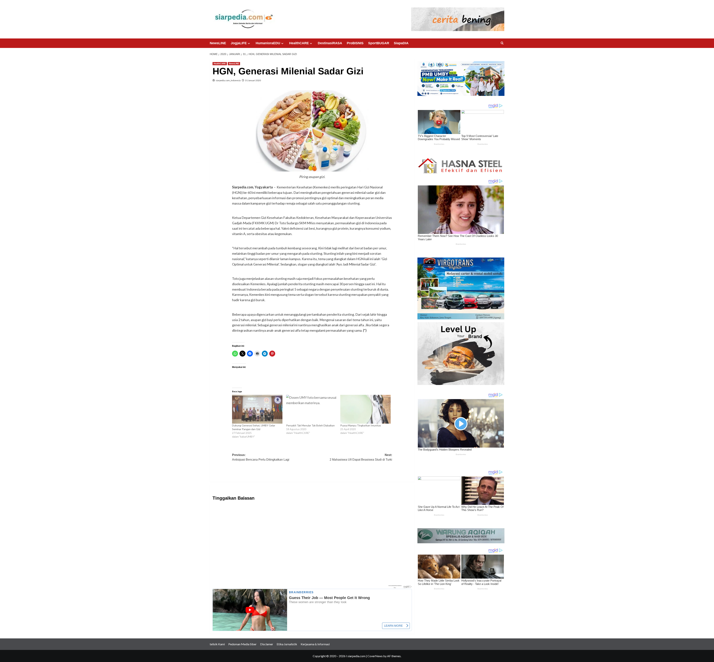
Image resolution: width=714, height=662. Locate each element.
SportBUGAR (378, 43)
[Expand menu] (249, 43)
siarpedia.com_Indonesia (228, 80)
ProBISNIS (355, 43)
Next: (361, 457)
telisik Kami (217, 644)
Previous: (260, 457)
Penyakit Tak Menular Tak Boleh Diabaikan (311, 425)
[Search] (502, 43)
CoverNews (375, 656)
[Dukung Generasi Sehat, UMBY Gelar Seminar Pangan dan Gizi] (257, 409)
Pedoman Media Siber (242, 644)
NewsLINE (218, 43)
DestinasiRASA (330, 43)
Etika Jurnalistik (287, 644)
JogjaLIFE (239, 43)
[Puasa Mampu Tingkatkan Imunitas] (365, 409)
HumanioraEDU (268, 43)
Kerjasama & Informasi (315, 644)
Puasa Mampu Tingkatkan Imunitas (361, 425)
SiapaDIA (401, 43)
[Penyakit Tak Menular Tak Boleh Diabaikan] (311, 409)
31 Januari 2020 (253, 80)
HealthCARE (299, 43)
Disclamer (266, 644)
